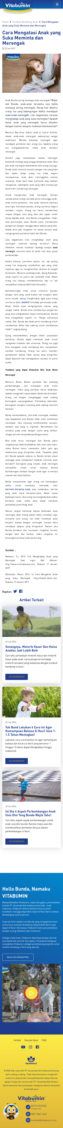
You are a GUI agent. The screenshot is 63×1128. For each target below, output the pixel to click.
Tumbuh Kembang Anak (25, 21)
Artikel (17, 1040)
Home (5, 21)
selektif (26, 302)
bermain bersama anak (17, 489)
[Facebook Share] (20, 591)
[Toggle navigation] (57, 4)
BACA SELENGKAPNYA (18, 957)
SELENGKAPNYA (16, 676)
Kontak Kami (31, 1040)
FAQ (44, 1040)
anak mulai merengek (17, 115)
